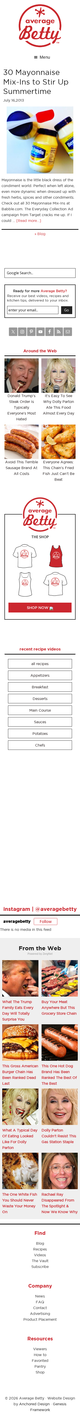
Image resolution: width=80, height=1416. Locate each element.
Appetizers (40, 675)
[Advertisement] (37, 826)
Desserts (40, 699)
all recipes (40, 664)
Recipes (40, 1249)
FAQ (40, 1302)
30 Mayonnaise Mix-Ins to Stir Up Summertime (36, 81)
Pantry (40, 1366)
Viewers (40, 1349)
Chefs (40, 745)
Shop (40, 1372)
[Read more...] (28, 221)
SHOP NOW (38, 608)
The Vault (40, 1261)
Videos (40, 1255)
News (40, 1296)
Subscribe (40, 1267)
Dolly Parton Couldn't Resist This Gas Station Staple (59, 1136)
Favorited (40, 1361)
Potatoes (40, 733)
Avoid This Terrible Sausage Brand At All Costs (21, 468)
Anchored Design (34, 1404)
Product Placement (40, 1319)
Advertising (40, 1314)
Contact (40, 1308)
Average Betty (40, 25)
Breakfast (40, 687)
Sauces (40, 722)
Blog (41, 234)
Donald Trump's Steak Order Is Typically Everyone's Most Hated (21, 407)
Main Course (40, 710)
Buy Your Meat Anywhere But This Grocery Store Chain (59, 1007)
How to (40, 1355)
